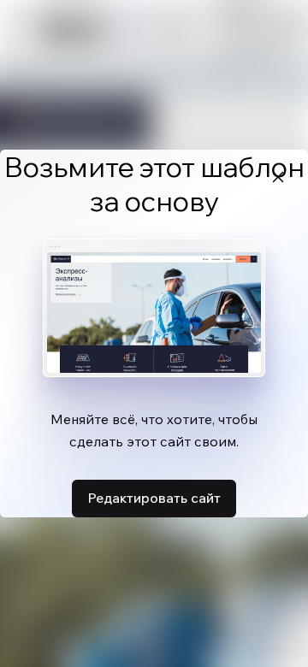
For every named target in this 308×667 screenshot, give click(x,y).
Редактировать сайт (154, 497)
